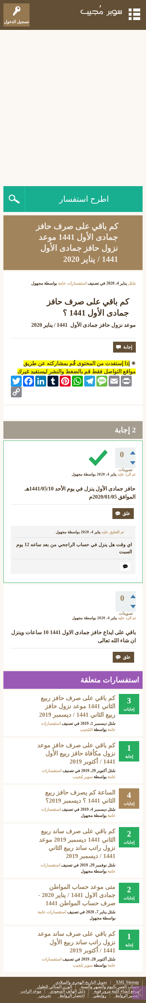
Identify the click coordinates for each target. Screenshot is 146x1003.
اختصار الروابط (72, 995)
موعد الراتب (31, 991)
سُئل (132, 283)
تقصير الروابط (127, 995)
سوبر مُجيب (83, 776)
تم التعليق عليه (113, 532)
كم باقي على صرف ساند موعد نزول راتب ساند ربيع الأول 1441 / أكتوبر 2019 (76, 942)
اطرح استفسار (84, 199)
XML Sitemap (127, 982)
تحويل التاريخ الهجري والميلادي (81, 982)
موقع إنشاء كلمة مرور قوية (116, 991)
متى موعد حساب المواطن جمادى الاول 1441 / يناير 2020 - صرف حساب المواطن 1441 (76, 895)
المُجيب (86, 729)
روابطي (99, 995)
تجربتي (45, 995)
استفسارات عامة (72, 283)
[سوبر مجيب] (101, 11)
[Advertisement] (73, 106)
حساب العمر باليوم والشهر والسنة (110, 987)
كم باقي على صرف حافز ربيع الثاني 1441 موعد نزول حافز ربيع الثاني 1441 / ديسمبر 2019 (77, 706)
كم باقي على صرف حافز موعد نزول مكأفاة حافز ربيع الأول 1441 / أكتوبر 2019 (76, 753)
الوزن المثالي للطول (54, 987)
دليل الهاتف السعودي (67, 991)
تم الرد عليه (126, 474)
